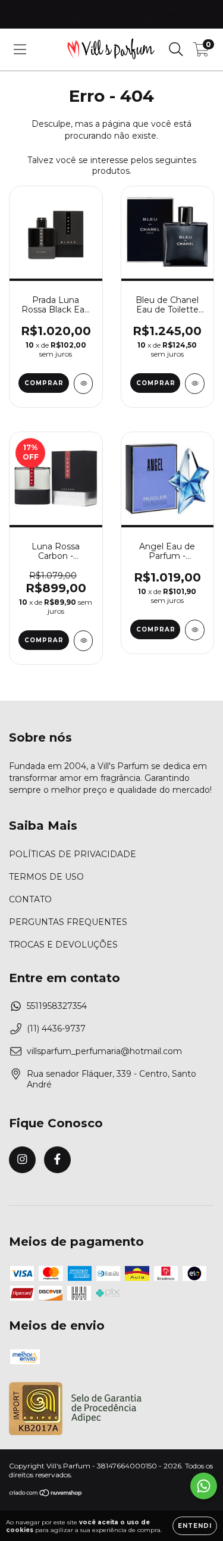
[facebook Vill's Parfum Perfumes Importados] (57, 1159)
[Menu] (20, 49)
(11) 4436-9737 (56, 1028)
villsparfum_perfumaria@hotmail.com (104, 1051)
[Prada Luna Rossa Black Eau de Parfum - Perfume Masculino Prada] (83, 383)
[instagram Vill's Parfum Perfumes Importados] (22, 1159)
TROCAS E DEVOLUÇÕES (63, 944)
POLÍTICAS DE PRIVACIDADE (72, 854)
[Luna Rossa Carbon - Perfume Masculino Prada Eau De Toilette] (83, 640)
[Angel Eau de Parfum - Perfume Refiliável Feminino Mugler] (195, 630)
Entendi (195, 1526)
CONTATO (30, 899)
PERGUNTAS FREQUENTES (68, 922)
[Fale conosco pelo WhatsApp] (203, 1486)
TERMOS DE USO (46, 876)
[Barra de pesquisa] (176, 49)
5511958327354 (57, 1006)
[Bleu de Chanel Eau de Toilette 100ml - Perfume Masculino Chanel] (195, 383)
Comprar (44, 383)
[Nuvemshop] (46, 1494)
